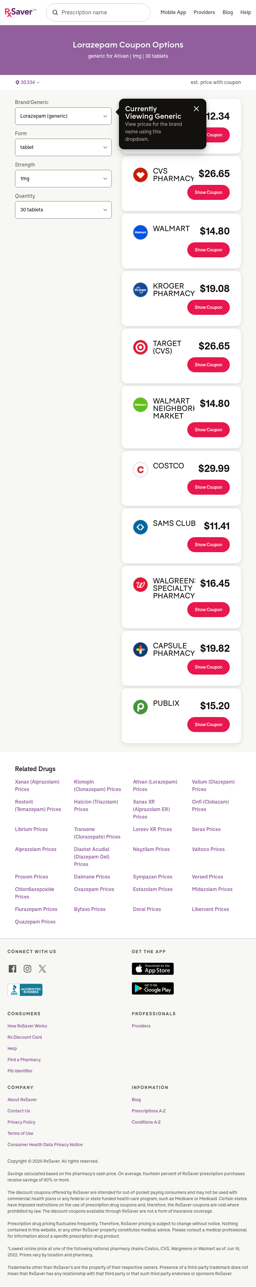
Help (245, 12)
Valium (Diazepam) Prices (213, 786)
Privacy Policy (21, 1122)
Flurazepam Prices (36, 909)
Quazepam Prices (35, 921)
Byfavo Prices (90, 909)
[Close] (196, 108)
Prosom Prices (31, 877)
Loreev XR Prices (152, 829)
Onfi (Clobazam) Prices (210, 806)
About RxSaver (22, 1099)
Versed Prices (207, 877)
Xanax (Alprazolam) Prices (37, 786)
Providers (204, 12)
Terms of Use (20, 1133)
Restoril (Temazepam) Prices (38, 806)
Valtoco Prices (208, 849)
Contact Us (18, 1111)
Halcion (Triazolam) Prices (96, 806)
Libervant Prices (210, 909)
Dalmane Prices (92, 877)
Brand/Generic (32, 102)
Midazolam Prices (212, 889)
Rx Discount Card (24, 1037)
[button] (28, 82)
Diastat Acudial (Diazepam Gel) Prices (91, 857)
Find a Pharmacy (24, 1059)
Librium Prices (31, 829)
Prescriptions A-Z (149, 1111)
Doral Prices (147, 909)
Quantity (25, 196)
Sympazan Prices (152, 877)
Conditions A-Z (146, 1122)
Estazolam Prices (153, 889)
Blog (228, 12)
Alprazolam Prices (36, 849)
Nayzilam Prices (151, 849)
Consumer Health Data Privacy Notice (45, 1144)
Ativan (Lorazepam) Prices (155, 786)
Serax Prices (206, 829)
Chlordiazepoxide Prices (34, 893)
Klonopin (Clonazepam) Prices (97, 786)
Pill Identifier (19, 1071)
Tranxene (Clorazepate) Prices (97, 833)
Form (21, 133)
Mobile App (173, 12)
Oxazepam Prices (94, 889)
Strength (25, 164)
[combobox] (98, 12)
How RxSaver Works (27, 1026)
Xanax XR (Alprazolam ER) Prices (151, 809)
